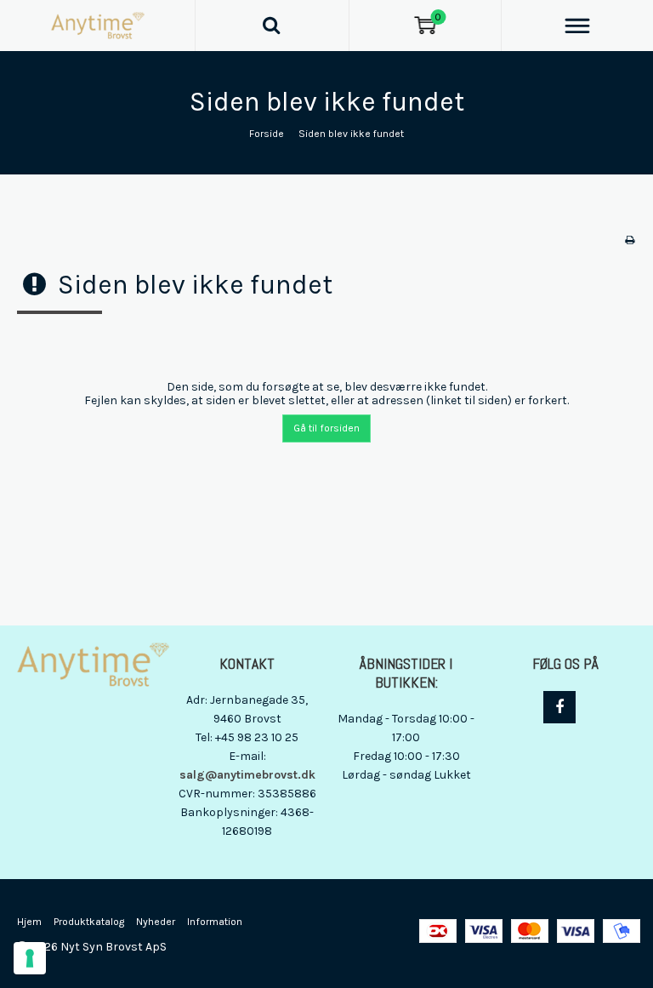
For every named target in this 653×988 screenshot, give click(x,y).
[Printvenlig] (629, 240)
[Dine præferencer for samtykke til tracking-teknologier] (30, 958)
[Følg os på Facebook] (559, 707)
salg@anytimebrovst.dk (247, 775)
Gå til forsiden (326, 428)
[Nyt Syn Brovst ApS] (97, 25)
